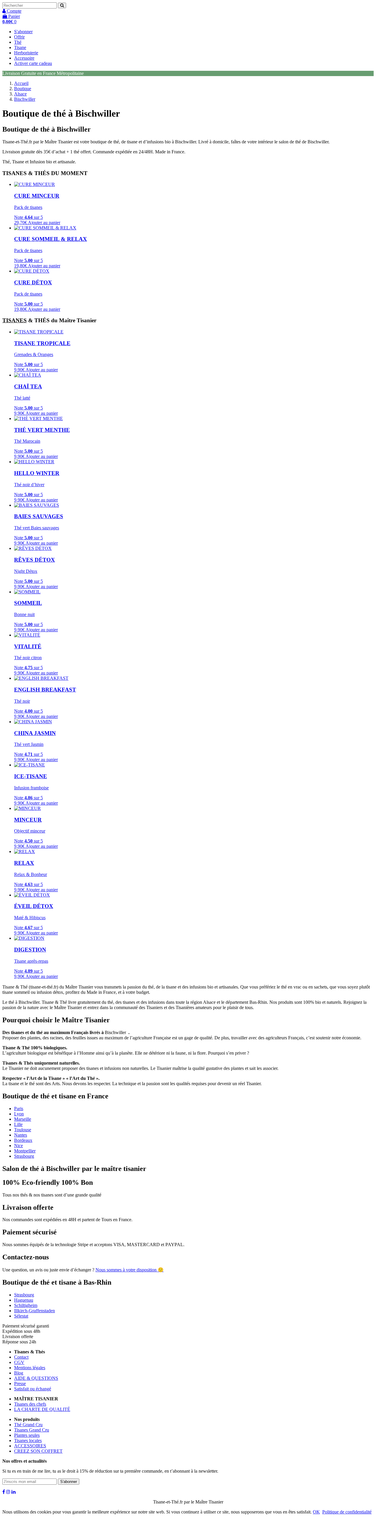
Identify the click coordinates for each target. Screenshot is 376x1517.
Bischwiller (24, 99)
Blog (18, 1372)
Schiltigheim (25, 1305)
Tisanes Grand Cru (31, 1429)
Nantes (20, 1134)
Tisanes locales (28, 1440)
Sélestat (21, 1315)
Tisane (20, 47)
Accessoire (24, 58)
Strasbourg (24, 1156)
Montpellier (25, 1150)
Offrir (19, 36)
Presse (20, 1383)
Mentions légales (29, 1367)
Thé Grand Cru (28, 1424)
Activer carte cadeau (33, 63)
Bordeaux (23, 1140)
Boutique (22, 88)
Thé (17, 42)
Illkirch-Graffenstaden (34, 1310)
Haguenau (23, 1300)
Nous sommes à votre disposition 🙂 (129, 1269)
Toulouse (22, 1129)
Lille (18, 1124)
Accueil (21, 83)
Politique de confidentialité (347, 1511)
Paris (18, 1108)
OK (316, 1511)
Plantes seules (27, 1435)
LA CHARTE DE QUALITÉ (42, 1409)
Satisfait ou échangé (32, 1388)
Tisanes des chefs (30, 1404)
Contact (21, 1357)
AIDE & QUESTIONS (36, 1378)
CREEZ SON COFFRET (38, 1451)
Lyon (19, 1113)
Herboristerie (26, 52)
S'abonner (23, 31)
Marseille (22, 1119)
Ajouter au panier (44, 222)
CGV (19, 1362)
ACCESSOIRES (30, 1445)
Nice (18, 1145)
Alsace (20, 93)
